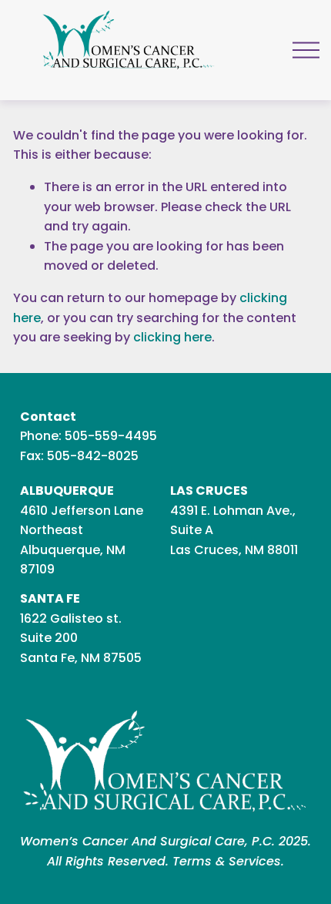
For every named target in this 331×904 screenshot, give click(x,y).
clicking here (172, 337)
